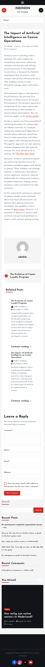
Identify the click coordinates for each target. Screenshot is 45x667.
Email (7, 461)
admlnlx (10, 46)
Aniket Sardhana (20, 307)
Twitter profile (32, 116)
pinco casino (19, 209)
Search (6, 501)
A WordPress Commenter (11, 570)
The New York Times (25, 154)
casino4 (17, 46)
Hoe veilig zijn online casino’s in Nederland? (20, 541)
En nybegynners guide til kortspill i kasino (19, 555)
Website (7, 472)
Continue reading (20, 347)
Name (7, 450)
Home (6, 20)
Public (7, 609)
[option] (22, 606)
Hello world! (28, 570)
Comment (8, 430)
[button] (38, 580)
